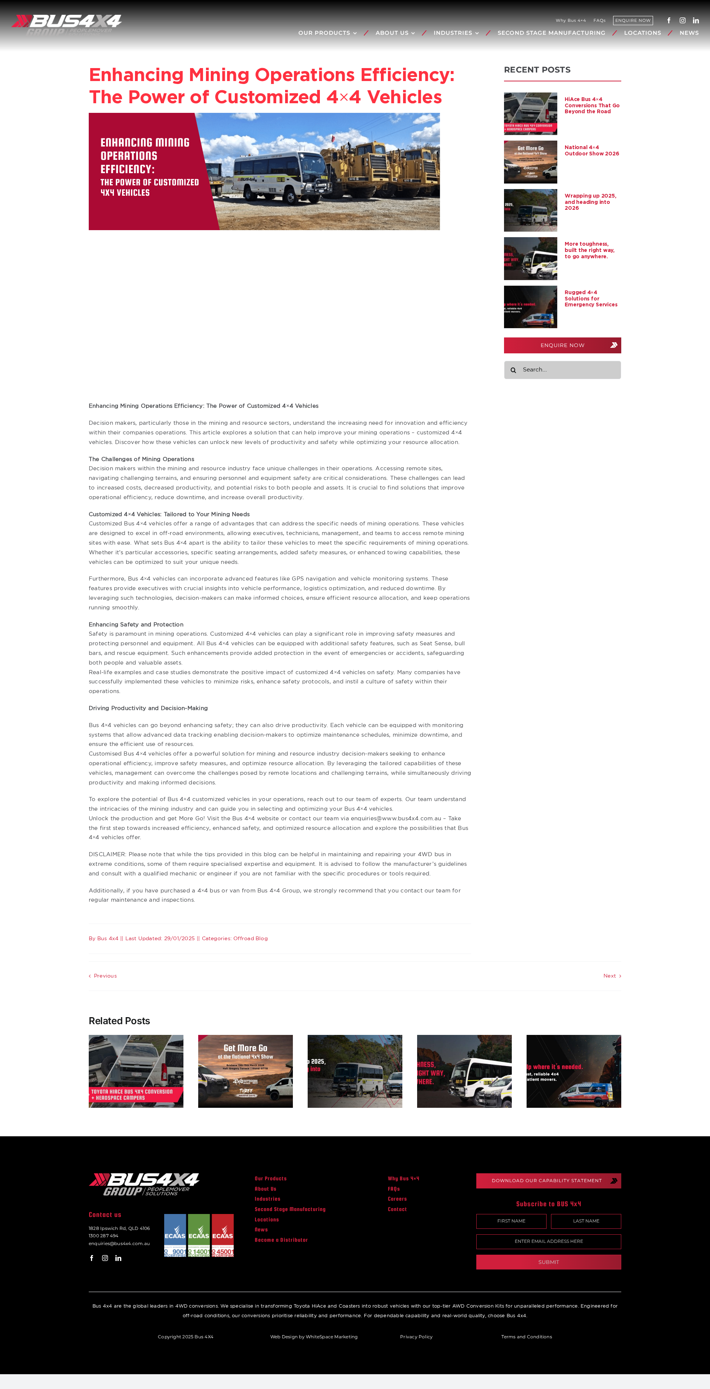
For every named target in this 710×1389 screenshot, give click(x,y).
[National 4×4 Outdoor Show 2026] (530, 162)
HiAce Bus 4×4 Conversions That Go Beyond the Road (592, 105)
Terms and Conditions (526, 1336)
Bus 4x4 (108, 938)
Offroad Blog (250, 938)
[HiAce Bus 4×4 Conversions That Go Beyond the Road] (530, 114)
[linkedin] (696, 20)
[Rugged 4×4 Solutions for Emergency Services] (530, 307)
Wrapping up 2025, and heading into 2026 (590, 202)
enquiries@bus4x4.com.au (119, 1243)
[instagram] (683, 20)
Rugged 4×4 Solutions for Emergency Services (591, 298)
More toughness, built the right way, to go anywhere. (590, 250)
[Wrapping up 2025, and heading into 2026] (530, 210)
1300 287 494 (104, 1235)
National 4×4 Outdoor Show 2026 (592, 150)
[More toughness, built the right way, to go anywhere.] (530, 258)
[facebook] (669, 20)
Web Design (284, 1336)
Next (610, 976)
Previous (105, 976)
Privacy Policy (416, 1336)
